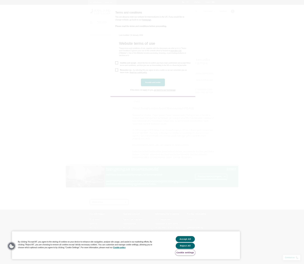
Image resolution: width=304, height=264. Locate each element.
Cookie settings (185, 252)
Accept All (185, 239)
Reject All (185, 246)
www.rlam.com (175, 51)
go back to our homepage (165, 90)
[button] (11, 246)
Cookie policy (119, 247)
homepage (146, 20)
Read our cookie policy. (138, 72)
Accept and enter (153, 82)
